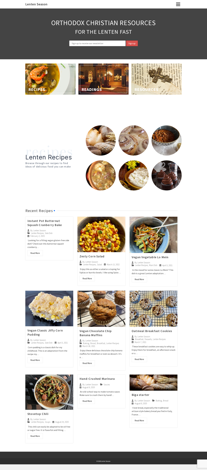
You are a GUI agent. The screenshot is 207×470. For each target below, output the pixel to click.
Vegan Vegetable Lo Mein (150, 257)
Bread (93, 343)
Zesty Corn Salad (92, 256)
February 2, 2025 (37, 236)
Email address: (103, 38)
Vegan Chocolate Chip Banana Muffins (96, 333)
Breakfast (101, 343)
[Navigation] (178, 4)
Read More (35, 253)
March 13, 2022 (113, 264)
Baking (86, 343)
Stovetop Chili (37, 414)
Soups (47, 422)
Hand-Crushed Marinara (97, 379)
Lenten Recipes (37, 233)
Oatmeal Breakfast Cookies (152, 331)
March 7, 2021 (140, 342)
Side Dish (49, 233)
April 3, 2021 (167, 265)
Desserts (148, 339)
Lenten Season (39, 230)
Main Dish (153, 265)
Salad (99, 264)
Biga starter (140, 395)
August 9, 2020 (89, 387)
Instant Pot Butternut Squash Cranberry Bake (44, 223)
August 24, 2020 (62, 422)
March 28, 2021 (89, 346)
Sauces (107, 384)
